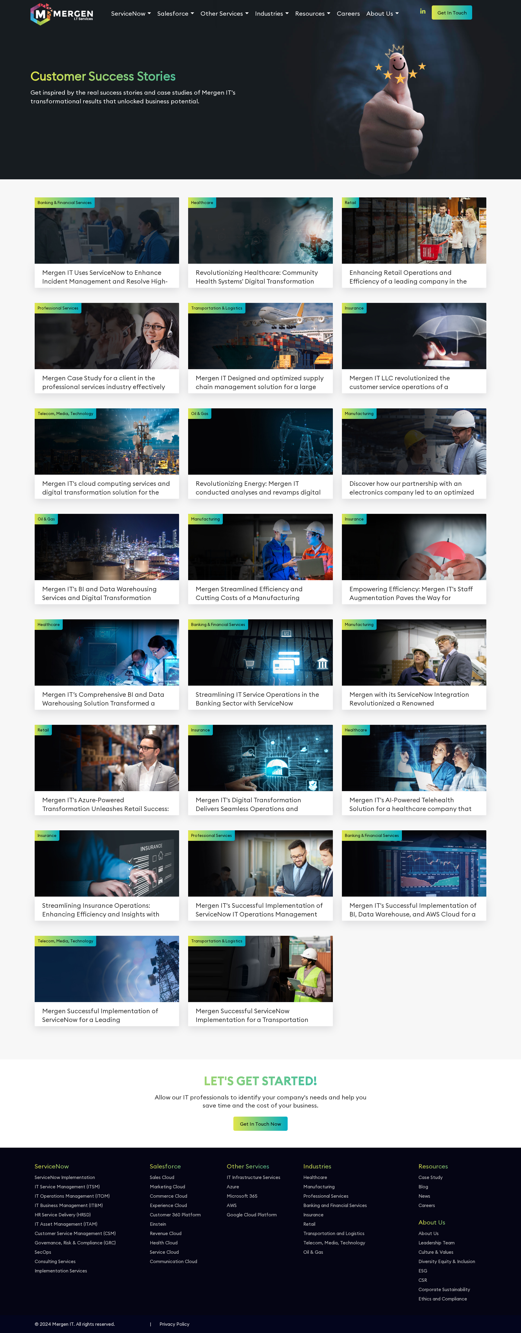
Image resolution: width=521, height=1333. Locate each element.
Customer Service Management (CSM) (75, 1233)
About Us (379, 13)
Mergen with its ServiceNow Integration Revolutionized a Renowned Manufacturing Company (409, 703)
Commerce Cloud (168, 1196)
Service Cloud (164, 1252)
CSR (422, 1280)
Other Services (222, 13)
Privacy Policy (174, 1324)
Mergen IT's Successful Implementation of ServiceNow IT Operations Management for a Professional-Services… (259, 914)
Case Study (430, 1177)
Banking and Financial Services (335, 1205)
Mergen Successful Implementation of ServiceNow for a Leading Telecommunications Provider (100, 1020)
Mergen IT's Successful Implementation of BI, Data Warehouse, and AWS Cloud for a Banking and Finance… (412, 914)
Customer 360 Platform (175, 1215)
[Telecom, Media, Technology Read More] (116, 450)
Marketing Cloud (167, 1187)
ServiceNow (128, 13)
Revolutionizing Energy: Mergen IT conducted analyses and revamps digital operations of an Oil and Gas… (258, 492)
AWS (232, 1205)
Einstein (158, 1224)
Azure (233, 1187)
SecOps (43, 1252)
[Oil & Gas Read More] (269, 450)
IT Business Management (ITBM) (69, 1205)
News (424, 1196)
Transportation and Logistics (334, 1233)
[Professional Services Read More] (116, 345)
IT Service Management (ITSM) (67, 1187)
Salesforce (172, 13)
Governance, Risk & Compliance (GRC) (75, 1243)
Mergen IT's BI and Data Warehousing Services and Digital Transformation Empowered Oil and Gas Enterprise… (99, 598)
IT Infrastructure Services (253, 1177)
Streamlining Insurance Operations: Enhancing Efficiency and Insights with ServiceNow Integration (100, 914)
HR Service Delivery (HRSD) (63, 1215)
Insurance (313, 1215)
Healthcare (315, 1177)
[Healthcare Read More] (269, 239)
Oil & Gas (313, 1252)
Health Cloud (164, 1243)
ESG (422, 1271)
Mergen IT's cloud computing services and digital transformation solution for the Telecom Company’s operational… (106, 492)
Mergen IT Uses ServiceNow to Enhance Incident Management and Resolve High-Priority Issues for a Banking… (105, 281)
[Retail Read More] (423, 239)
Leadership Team (436, 1243)
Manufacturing (319, 1187)
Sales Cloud (162, 1177)
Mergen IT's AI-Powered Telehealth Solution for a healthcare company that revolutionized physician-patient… (410, 809)
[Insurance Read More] (423, 345)
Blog (423, 1187)
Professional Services (326, 1196)
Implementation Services (61, 1271)
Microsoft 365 (242, 1196)
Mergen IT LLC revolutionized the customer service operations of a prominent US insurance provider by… (406, 387)
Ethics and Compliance (442, 1299)
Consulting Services (55, 1261)
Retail (309, 1224)
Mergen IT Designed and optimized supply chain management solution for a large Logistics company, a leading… (260, 387)
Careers (348, 13)
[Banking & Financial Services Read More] (116, 237)
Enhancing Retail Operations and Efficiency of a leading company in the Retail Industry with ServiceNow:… (408, 281)
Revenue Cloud (166, 1233)
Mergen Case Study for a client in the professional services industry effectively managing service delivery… (103, 387)
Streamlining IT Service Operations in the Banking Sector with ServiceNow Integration (257, 703)
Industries (269, 13)
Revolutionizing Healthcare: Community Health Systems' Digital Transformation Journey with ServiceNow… (257, 281)
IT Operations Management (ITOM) (72, 1196)
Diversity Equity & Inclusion (446, 1261)
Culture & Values (435, 1252)
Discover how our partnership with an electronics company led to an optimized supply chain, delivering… (411, 492)
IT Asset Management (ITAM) (66, 1224)
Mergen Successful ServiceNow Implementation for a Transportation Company (252, 1020)
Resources (310, 13)
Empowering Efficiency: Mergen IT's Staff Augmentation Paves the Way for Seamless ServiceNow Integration (411, 598)
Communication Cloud (173, 1261)
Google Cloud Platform (252, 1215)
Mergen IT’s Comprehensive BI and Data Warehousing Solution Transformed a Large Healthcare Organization (103, 703)
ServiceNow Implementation (65, 1177)
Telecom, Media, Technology (334, 1243)
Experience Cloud (168, 1205)
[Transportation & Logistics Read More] (269, 345)
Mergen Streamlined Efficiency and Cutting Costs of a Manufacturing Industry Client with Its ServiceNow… (250, 598)
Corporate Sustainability (444, 1289)
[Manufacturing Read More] (423, 450)
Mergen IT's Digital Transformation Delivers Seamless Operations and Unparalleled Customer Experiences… (253, 809)
